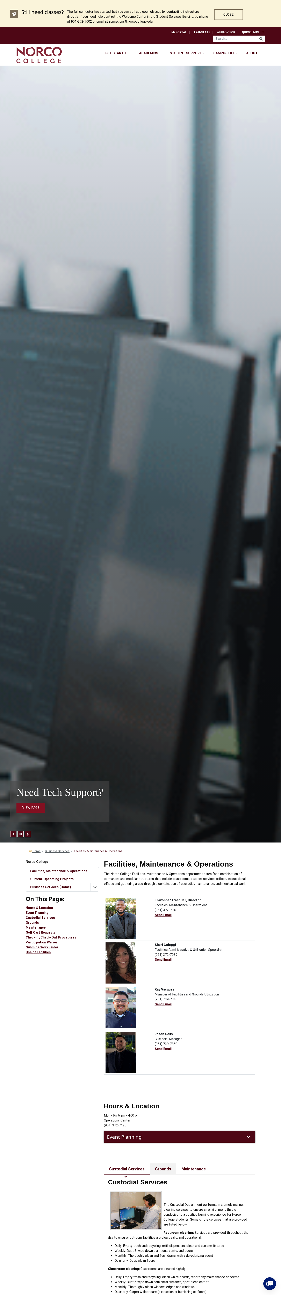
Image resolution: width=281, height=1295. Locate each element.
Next (28, 834)
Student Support (186, 53)
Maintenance (36, 927)
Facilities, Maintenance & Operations (58, 871)
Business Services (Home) (50, 887)
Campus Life (224, 53)
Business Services (57, 851)
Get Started (116, 53)
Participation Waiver (41, 942)
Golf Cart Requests (41, 932)
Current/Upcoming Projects (52, 879)
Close (228, 14)
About (252, 53)
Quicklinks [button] (250, 32)
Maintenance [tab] (193, 1169)
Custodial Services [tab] (127, 1169)
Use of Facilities (38, 952)
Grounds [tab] (163, 1169)
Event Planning (124, 1136)
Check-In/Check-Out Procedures (51, 937)
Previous (13, 834)
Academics (148, 53)
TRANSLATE (201, 32)
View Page (30, 808)
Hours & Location (39, 908)
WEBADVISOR (226, 32)
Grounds (32, 923)
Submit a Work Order (42, 947)
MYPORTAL (179, 32)
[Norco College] (39, 55)
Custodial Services (40, 918)
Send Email (163, 915)
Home (36, 851)
